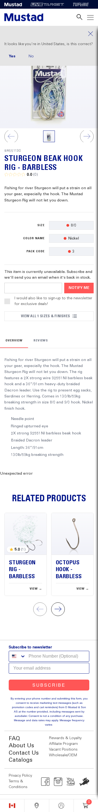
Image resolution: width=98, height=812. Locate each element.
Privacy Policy (20, 775)
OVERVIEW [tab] (14, 340)
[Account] (61, 805)
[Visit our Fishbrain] (84, 781)
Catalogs (20, 760)
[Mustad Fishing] (15, 4)
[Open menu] (90, 17)
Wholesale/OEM (63, 755)
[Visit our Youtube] (71, 781)
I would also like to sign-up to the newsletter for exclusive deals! (53, 301)
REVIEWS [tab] (40, 340)
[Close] (49, 33)
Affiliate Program (63, 744)
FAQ (14, 739)
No (31, 56)
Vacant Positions (63, 749)
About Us (21, 746)
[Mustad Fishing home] (23, 17)
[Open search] (79, 17)
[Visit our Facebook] (45, 781)
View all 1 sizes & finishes (45, 316)
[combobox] (17, 656)
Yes (12, 56)
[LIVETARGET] (47, 4)
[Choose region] (12, 805)
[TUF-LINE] (81, 4)
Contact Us (24, 753)
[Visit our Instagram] (58, 781)
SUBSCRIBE (49, 685)
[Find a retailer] (36, 805)
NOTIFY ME (79, 288)
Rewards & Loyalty (65, 738)
